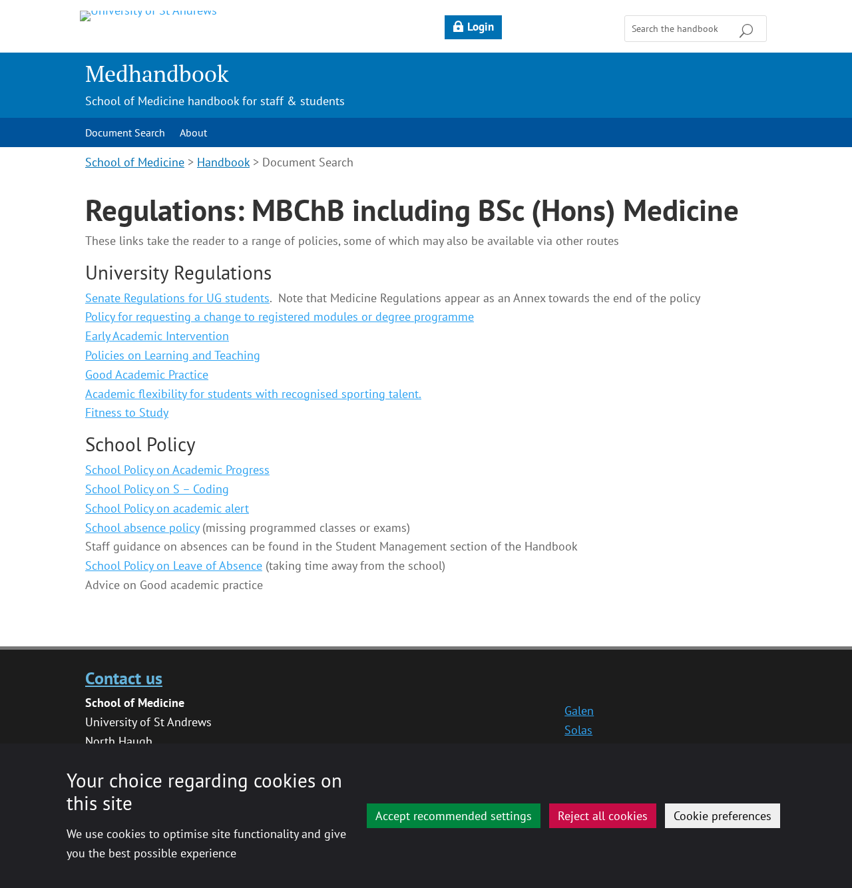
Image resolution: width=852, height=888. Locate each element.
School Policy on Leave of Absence (173, 565)
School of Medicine (134, 162)
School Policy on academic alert (167, 508)
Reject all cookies (603, 815)
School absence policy (142, 527)
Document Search (125, 133)
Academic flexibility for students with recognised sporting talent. (253, 393)
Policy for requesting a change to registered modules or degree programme (279, 316)
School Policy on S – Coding (157, 489)
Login (480, 26)
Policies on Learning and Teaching (172, 355)
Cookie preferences (722, 815)
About (193, 133)
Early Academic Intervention (157, 335)
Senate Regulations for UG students (177, 298)
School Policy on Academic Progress (177, 469)
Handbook (223, 162)
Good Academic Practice (146, 374)
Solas (578, 730)
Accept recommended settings (453, 815)
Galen (579, 710)
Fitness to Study (126, 412)
